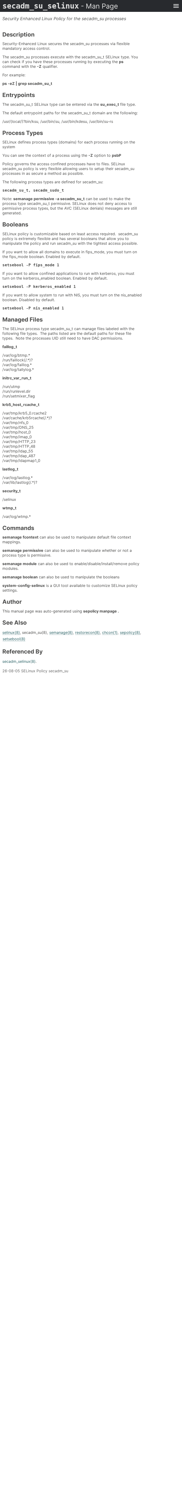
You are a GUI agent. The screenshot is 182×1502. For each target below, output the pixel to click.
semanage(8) (61, 632)
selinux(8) (11, 632)
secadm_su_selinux (60, 5)
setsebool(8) (14, 638)
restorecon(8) (87, 632)
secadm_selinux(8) (19, 661)
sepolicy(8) (130, 632)
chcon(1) (110, 632)
